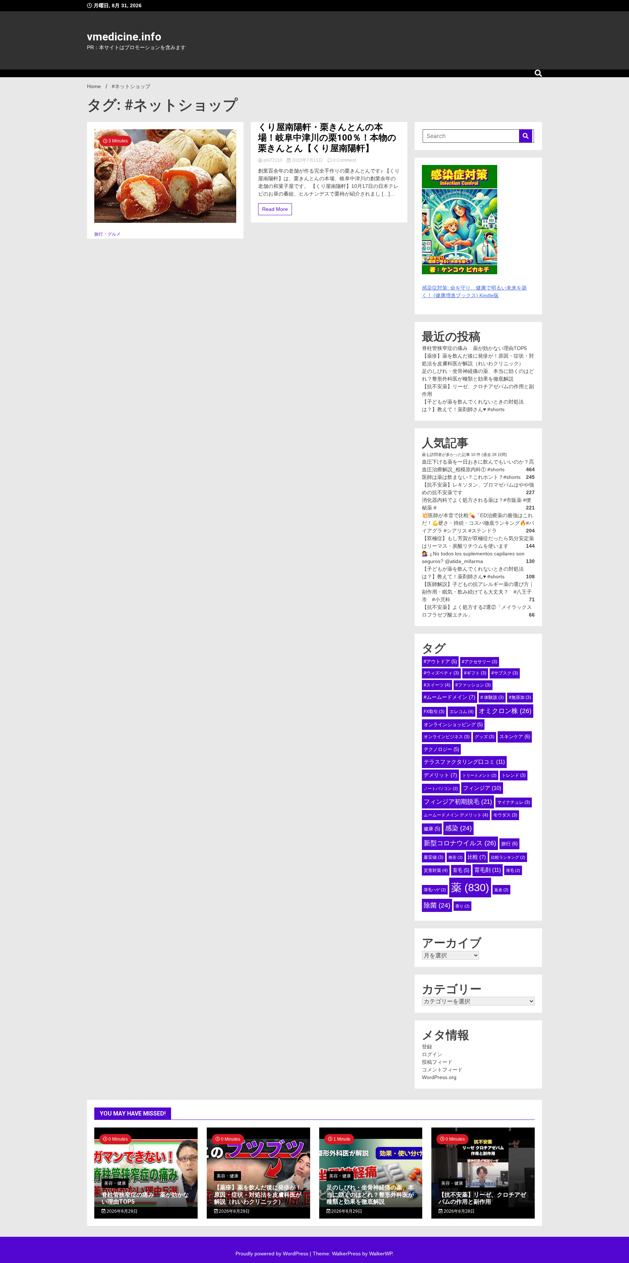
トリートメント (479, 775)
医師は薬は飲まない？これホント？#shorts (471, 477)
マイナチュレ (513, 802)
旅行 (509, 843)
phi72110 (272, 160)
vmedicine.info (124, 36)
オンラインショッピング (453, 724)
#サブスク (504, 673)
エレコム (462, 711)
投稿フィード (437, 1062)
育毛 (461, 870)
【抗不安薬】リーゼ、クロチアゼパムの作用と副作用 (482, 1198)
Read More (275, 209)
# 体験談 (492, 697)
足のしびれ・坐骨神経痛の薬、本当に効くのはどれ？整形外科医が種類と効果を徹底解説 (370, 1194)
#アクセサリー (479, 662)
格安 (455, 857)
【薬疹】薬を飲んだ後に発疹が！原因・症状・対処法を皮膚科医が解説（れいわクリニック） (257, 1194)
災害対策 (436, 870)
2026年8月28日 (459, 1211)
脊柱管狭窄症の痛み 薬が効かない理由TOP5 (474, 348)
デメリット (440, 775)
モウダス (505, 815)
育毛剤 (487, 870)
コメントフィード (442, 1070)
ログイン (432, 1054)
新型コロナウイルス (460, 843)
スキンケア (514, 736)
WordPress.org (439, 1077)
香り (462, 906)
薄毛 (513, 870)
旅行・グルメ (107, 234)
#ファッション (473, 685)
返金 (501, 890)
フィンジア (482, 788)
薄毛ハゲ (435, 890)
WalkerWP (380, 1253)
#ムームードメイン (449, 697)
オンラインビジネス (447, 737)
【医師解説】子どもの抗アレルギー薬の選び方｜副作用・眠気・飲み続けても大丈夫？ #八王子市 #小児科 (478, 591)
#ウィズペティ (441, 673)
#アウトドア (440, 661)
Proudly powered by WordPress (273, 1253)
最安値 (433, 857)
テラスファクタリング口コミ (464, 762)
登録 (427, 1047)
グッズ (484, 737)
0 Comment (344, 160)
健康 (432, 828)
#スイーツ (437, 685)
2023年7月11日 (307, 160)
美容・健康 (115, 1183)
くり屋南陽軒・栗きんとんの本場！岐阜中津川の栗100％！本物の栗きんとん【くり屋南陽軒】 (327, 137)
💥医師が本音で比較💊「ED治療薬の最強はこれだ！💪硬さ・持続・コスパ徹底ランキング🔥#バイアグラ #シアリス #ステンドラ (478, 523)
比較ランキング (508, 857)
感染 (458, 828)
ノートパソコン (441, 788)
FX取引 (434, 711)
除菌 (437, 905)
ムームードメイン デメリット (456, 815)
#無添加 (520, 697)
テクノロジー (441, 749)
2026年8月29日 (122, 1211)
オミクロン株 (505, 711)
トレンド (514, 775)
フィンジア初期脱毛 (458, 801)
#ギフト (475, 673)
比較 (477, 857)
